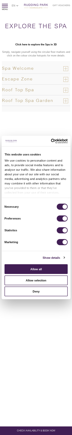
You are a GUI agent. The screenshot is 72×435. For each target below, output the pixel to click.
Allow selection (36, 280)
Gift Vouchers (61, 5)
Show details (51, 257)
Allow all (36, 269)
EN (13, 5)
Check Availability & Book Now (36, 430)
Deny (36, 291)
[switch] (62, 218)
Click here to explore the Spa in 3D (36, 44)
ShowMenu (5, 7)
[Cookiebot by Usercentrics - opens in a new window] (51, 141)
